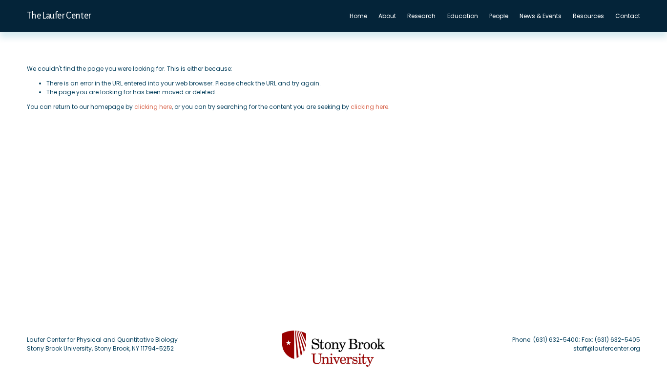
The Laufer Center (59, 16)
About (387, 16)
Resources (588, 16)
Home (358, 16)
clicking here (153, 107)
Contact (627, 16)
